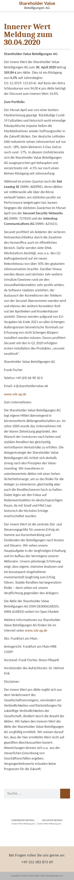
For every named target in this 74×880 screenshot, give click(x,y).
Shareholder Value (37, 3)
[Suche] (65, 794)
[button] (7, 5)
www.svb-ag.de (15, 394)
